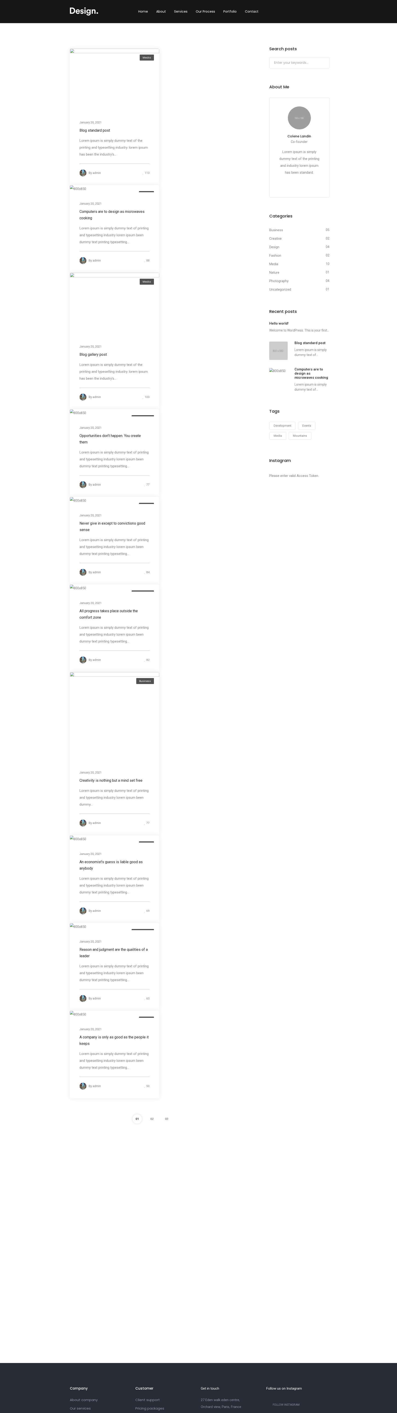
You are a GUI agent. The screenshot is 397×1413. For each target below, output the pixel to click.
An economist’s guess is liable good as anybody (111, 865)
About (161, 11)
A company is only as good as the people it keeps (114, 1040)
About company (84, 1399)
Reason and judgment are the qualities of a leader (113, 952)
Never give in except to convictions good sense (112, 526)
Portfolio (230, 11)
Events (306, 425)
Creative (275, 238)
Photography (279, 281)
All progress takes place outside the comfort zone (108, 614)
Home (143, 11)
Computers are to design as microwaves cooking (112, 214)
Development (282, 425)
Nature (274, 272)
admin (97, 173)
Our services (80, 1408)
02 (151, 1119)
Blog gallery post (93, 354)
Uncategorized (280, 289)
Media (147, 57)
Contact (251, 11)
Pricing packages (149, 1408)
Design (274, 247)
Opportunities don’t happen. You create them (110, 439)
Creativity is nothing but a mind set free (110, 781)
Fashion (275, 255)
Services (180, 11)
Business (145, 681)
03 (166, 1119)
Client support (147, 1399)
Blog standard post (94, 130)
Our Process (205, 11)
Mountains (300, 435)
